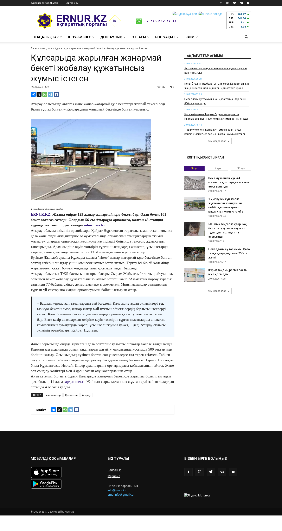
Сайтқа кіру (71, 2)
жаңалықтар (53, 394)
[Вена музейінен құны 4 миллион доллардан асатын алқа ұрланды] (194, 183)
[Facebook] (221, 3)
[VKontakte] (241, 3)
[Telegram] (50, 94)
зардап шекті (74, 382)
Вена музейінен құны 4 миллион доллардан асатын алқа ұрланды (228, 182)
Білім (189, 37)
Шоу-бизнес (79, 37)
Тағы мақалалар (216, 141)
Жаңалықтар (46, 37)
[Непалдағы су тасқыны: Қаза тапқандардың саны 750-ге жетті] (194, 254)
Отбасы (139, 37)
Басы (34, 48)
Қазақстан (46, 48)
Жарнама (114, 476)
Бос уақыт (165, 37)
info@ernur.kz (117, 490)
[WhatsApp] (44, 94)
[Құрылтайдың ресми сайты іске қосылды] (194, 275)
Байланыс (114, 470)
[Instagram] (228, 3)
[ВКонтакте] (33, 94)
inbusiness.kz (94, 225)
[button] (246, 37)
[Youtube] (248, 3)
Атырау (86, 394)
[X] (39, 94)
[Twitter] (234, 3)
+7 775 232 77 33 (160, 20)
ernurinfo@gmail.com (122, 494)
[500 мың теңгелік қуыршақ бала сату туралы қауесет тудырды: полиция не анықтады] (194, 229)
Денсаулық (111, 37)
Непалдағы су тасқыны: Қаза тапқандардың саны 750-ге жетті (229, 253)
